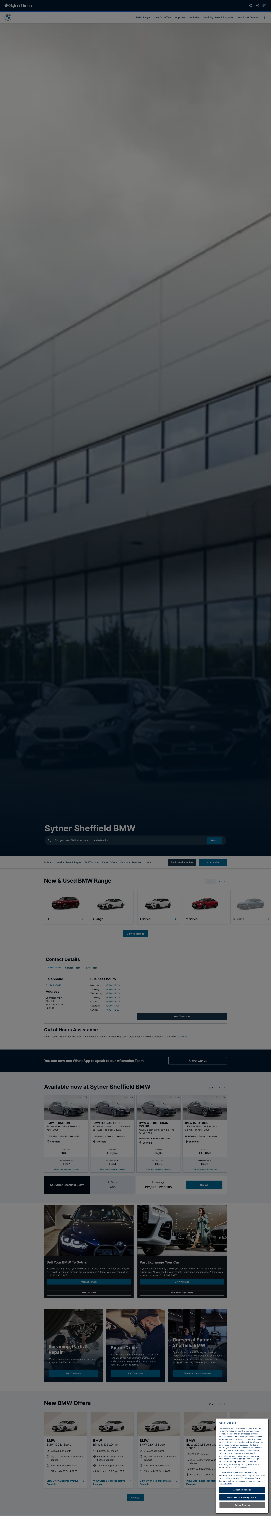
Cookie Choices (242, 1505)
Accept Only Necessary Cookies (242, 1497)
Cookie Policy (226, 1484)
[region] (242, 1466)
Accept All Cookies (242, 1490)
